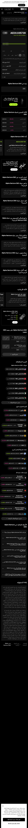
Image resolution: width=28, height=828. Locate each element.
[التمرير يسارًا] (13, 13)
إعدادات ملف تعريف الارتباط (14, 823)
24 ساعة (20, 55)
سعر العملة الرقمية (16, 644)
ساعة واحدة (24, 55)
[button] (13, 9)
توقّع (2, 305)
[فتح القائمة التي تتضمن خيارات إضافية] (2, 9)
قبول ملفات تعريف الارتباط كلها (14, 819)
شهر (12, 55)
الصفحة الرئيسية (25, 644)
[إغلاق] (3, 806)
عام (8, 55)
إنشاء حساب (7, 9)
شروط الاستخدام (9, 620)
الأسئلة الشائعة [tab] (10, 12)
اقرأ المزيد (23, 22)
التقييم (24, 77)
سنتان (5, 55)
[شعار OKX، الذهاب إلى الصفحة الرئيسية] (24, 9)
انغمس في (23, 305)
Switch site (21, 5)
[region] (14, 816)
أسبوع (16, 55)
